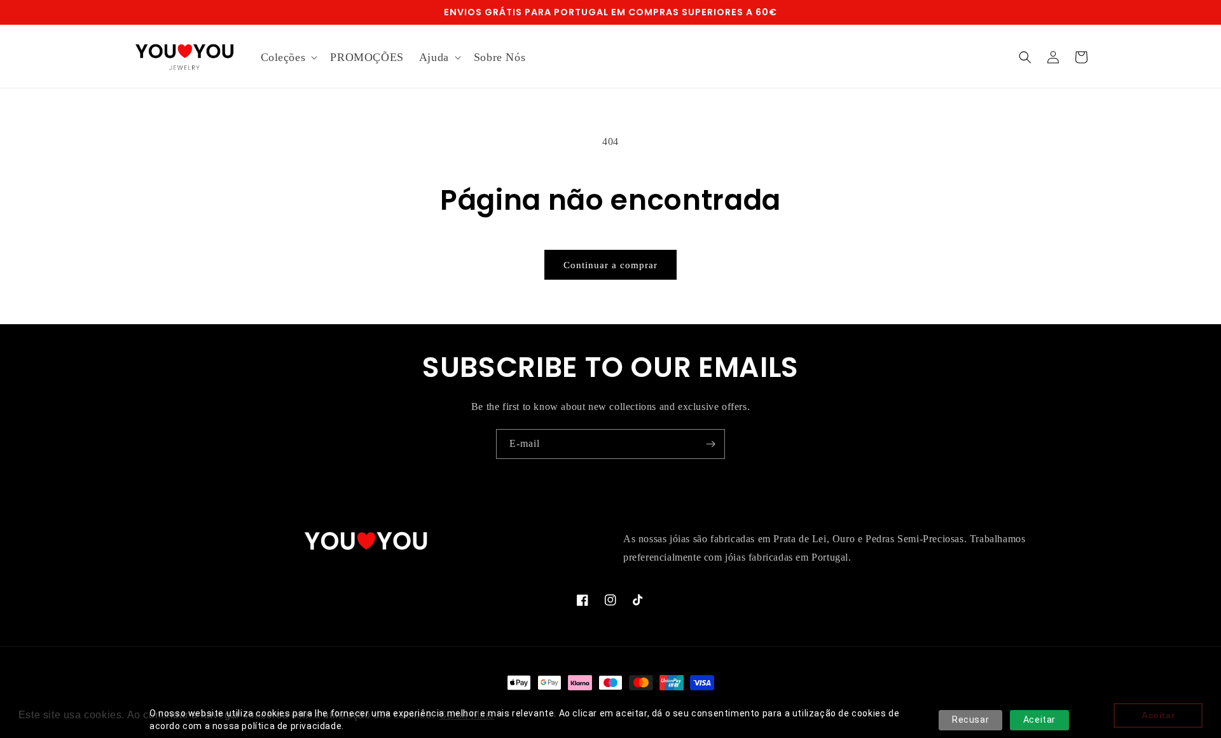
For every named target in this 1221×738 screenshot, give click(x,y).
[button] (288, 57)
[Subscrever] (710, 444)
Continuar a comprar (610, 265)
